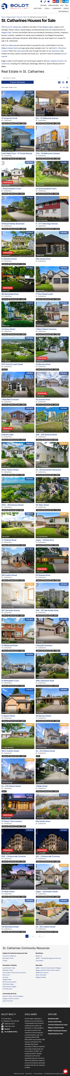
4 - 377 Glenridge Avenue (47, 224)
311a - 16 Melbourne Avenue (48, 153)
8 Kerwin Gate (7, 434)
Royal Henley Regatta (9, 986)
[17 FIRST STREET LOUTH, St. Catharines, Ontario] (52, 279)
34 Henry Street (8, 329)
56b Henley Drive (43, 259)
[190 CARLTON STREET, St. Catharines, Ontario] (17, 560)
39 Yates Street (42, 505)
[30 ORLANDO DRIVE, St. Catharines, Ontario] (52, 560)
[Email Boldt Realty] (49, 1)
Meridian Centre (8, 970)
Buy (61, 5)
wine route (21, 51)
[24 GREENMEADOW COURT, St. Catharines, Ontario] (52, 174)
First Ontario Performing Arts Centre (14, 972)
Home (3, 17)
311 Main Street (7, 891)
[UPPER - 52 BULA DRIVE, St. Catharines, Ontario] (52, 525)
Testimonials (63, 11)
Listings (43, 5)
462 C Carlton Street (10, 751)
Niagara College (41, 977)
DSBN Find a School (42, 972)
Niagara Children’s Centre (11, 998)
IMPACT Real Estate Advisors (57, 1031)
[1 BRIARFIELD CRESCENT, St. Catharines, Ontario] (17, 385)
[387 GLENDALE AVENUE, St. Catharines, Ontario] (17, 595)
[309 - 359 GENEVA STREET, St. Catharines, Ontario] (52, 420)
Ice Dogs (5, 977)
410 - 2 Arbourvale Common (48, 856)
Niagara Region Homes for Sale (16, 17)
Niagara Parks (7, 979)
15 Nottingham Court (10, 681)
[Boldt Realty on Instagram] (60, 1)
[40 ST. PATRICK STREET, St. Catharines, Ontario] (17, 455)
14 (39, 936)
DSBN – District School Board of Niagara (48, 968)
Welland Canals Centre (9, 48)
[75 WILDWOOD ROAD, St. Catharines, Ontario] (17, 631)
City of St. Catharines (13, 27)
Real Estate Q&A (53, 1018)
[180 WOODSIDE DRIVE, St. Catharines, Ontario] (17, 279)
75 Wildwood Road (9, 645)
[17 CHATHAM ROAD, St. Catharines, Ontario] (17, 525)
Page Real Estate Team (55, 1034)
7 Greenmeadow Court (11, 188)
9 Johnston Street (9, 259)
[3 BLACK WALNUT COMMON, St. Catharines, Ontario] (52, 314)
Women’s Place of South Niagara (13, 996)
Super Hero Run (8, 1001)
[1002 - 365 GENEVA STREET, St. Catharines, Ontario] (17, 490)
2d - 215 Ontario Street (45, 751)
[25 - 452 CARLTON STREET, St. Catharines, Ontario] (52, 912)
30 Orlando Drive (43, 575)
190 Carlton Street (9, 575)
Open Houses (53, 5)
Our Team (37, 8)
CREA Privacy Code (19, 1073)
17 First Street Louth (44, 294)
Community (57, 8)
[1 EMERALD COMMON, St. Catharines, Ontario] (52, 631)
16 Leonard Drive (43, 399)
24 (64, 87)
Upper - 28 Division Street (47, 891)
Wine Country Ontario (9, 982)
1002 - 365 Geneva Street (12, 505)
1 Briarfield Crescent (10, 399)
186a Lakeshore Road (45, 681)
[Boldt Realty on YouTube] (54, 1)
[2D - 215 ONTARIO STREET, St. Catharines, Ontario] (52, 736)
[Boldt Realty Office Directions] (41, 1)
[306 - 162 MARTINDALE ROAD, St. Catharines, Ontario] (52, 595)
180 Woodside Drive (10, 294)
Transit (5, 960)
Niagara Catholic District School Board (48, 970)
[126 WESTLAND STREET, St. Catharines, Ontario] (17, 912)
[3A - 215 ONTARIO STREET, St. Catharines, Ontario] (17, 771)
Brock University (41, 975)
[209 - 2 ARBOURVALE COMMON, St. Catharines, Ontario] (17, 841)
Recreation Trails (8, 958)
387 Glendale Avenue (10, 610)
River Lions (6, 975)
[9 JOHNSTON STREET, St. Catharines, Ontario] (17, 244)
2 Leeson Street (8, 716)
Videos (66, 8)
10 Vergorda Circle (9, 118)
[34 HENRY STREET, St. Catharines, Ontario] (17, 314)
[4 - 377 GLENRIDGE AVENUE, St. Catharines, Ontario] (52, 209)
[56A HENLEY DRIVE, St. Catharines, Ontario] (52, 806)
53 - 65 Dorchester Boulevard (48, 470)
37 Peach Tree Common (11, 821)
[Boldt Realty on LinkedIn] (63, 1)
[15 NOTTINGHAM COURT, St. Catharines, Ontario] (17, 666)
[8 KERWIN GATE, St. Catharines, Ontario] (17, 420)
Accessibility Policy (10, 1032)
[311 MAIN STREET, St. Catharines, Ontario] (17, 877)
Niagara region (47, 27)
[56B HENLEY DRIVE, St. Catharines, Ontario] (52, 244)
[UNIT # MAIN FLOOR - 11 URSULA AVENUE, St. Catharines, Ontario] (17, 138)
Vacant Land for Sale (55, 1022)
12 (60, 87)
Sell (67, 5)
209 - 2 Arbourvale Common (13, 856)
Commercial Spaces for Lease (57, 1025)
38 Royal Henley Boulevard (12, 224)
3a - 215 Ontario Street (11, 786)
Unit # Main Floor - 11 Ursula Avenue (16, 153)
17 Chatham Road (8, 540)
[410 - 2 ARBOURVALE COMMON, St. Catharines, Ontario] (52, 841)
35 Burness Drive (43, 364)
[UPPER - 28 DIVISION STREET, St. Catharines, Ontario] (52, 877)
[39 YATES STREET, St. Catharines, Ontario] (52, 490)
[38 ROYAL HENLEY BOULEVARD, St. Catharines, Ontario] (17, 209)
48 (67, 87)
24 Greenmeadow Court (46, 188)
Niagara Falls (6, 32)
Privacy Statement (38, 1073)
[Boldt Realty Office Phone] (45, 1)
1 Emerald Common (44, 645)
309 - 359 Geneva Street (46, 434)
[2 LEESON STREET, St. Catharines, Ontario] (17, 701)
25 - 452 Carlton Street (45, 927)
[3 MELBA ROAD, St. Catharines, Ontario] (52, 771)
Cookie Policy (28, 1073)
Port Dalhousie (10, 45)
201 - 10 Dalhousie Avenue (47, 118)
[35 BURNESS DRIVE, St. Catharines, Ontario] (52, 349)
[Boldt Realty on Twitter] (67, 1)
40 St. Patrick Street (10, 470)
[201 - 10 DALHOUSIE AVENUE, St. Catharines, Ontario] (52, 103)
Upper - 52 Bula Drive (45, 540)
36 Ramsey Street (43, 716)
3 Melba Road (41, 786)
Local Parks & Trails (9, 968)
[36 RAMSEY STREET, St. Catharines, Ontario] (52, 701)
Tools (46, 8)
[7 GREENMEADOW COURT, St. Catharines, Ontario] (17, 174)
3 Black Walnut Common (46, 329)
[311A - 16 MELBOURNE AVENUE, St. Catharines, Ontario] (52, 138)
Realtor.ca (39, 956)
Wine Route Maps (8, 984)
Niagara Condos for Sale (56, 1028)
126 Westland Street (10, 927)
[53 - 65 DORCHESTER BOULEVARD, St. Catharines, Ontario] (52, 455)
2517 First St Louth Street (12, 364)
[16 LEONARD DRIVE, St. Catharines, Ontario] (52, 385)
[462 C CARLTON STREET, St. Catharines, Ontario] (17, 736)
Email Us (7, 1029)
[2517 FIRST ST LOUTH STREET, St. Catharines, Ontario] (17, 349)
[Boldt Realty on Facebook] (57, 1)
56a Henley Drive (43, 821)
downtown (56, 51)
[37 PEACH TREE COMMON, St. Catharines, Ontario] (17, 806)
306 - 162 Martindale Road (47, 610)
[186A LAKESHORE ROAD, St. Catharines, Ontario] (52, 666)
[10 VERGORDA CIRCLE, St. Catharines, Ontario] (17, 103)
